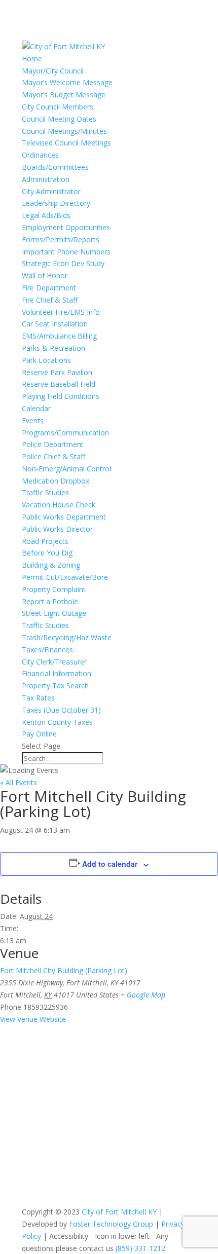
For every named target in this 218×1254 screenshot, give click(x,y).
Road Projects (45, 541)
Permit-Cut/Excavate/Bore (65, 577)
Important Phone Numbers (66, 251)
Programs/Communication (65, 432)
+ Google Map (143, 995)
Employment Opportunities (66, 227)
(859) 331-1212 (140, 1248)
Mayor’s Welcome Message (67, 82)
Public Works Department (64, 517)
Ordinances (40, 155)
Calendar (36, 408)
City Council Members (57, 107)
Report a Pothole (50, 601)
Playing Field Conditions (60, 396)
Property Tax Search (55, 685)
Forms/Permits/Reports (60, 239)
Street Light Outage (54, 613)
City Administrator (51, 191)
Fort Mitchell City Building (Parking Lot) (63, 970)
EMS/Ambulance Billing (59, 336)
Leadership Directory (56, 203)
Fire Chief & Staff (50, 300)
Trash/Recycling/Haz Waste (67, 637)
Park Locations (46, 360)
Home (32, 58)
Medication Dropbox (55, 481)
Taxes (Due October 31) (61, 710)
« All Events (18, 782)
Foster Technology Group (111, 1224)
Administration (45, 179)
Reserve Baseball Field (58, 384)
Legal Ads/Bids (46, 215)
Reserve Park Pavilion (57, 372)
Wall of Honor (44, 275)
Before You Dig (47, 553)
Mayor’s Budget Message (63, 94)
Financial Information (56, 673)
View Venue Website (33, 1019)
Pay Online (39, 734)
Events (33, 420)
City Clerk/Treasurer (54, 662)
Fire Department (49, 287)
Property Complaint (54, 589)
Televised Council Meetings (66, 142)
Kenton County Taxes (57, 722)
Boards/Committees (55, 167)
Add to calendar (109, 864)
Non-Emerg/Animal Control (66, 468)
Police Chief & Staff (53, 456)
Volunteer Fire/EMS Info (61, 312)
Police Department (53, 444)
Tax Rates (38, 698)
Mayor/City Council (53, 71)
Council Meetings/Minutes (64, 131)
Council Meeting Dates (59, 119)
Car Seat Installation (55, 323)
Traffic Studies (45, 492)
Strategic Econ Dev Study (63, 263)
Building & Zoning (51, 565)
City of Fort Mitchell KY (119, 1211)
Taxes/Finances (47, 649)
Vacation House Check (58, 504)
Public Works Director (57, 529)
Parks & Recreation (53, 348)
